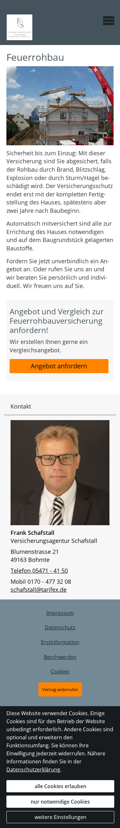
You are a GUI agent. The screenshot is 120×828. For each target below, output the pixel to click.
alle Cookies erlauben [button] (60, 786)
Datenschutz (60, 627)
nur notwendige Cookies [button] (60, 801)
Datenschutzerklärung (33, 769)
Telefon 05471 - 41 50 (39, 570)
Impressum (60, 612)
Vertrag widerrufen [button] (60, 689)
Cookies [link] (60, 671)
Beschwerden (60, 657)
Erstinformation (60, 642)
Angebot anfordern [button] (59, 366)
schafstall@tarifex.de (39, 589)
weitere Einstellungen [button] (60, 817)
